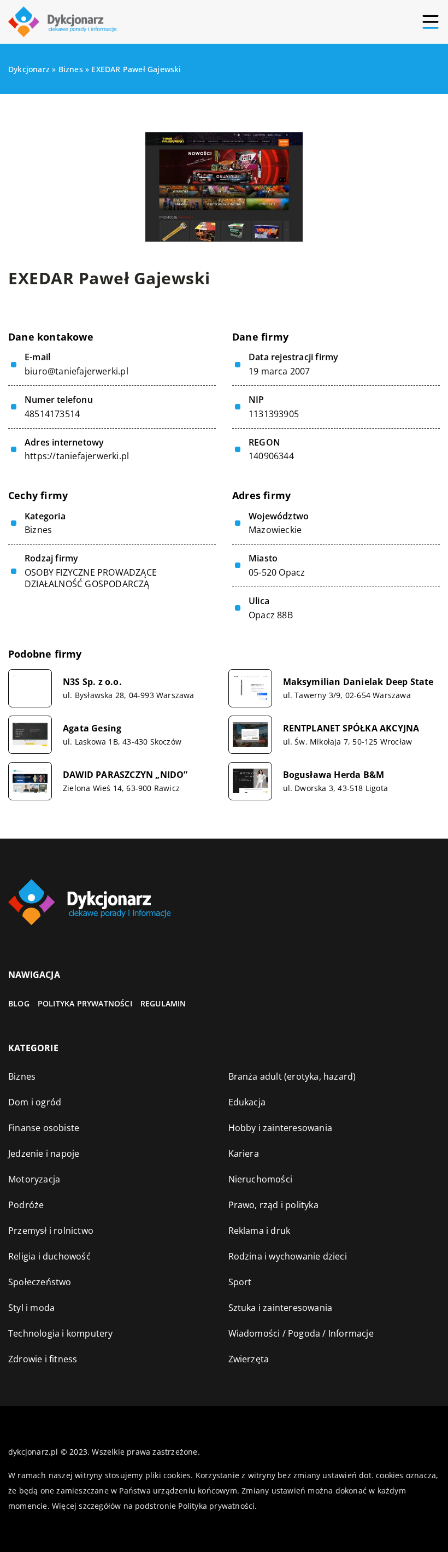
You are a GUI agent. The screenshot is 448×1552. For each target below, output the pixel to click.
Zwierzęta (248, 1359)
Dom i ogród (34, 1102)
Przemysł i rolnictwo (50, 1231)
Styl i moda (31, 1308)
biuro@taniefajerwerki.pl (76, 371)
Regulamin (163, 1003)
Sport (240, 1282)
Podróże (26, 1205)
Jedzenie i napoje (43, 1153)
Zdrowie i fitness (42, 1359)
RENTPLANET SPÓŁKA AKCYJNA (351, 728)
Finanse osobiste (43, 1128)
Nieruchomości (260, 1179)
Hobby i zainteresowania (280, 1128)
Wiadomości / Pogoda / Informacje (301, 1333)
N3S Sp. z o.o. (92, 682)
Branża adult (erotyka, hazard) (292, 1076)
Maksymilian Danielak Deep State (358, 682)
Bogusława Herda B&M (334, 775)
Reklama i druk (259, 1231)
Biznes (38, 530)
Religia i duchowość (49, 1256)
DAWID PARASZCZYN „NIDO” (125, 775)
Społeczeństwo (40, 1282)
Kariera (243, 1153)
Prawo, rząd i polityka (273, 1205)
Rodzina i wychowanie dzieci (287, 1256)
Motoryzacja (34, 1179)
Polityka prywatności (85, 1003)
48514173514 (52, 414)
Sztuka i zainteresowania (280, 1308)
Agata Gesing (92, 728)
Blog (19, 1003)
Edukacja (247, 1102)
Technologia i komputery (60, 1333)
